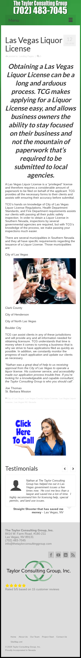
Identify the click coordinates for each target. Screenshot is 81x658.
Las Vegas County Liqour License (41, 398)
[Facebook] (51, 555)
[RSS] (73, 555)
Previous (65, 468)
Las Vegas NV (20, 402)
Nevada (32, 402)
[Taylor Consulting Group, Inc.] (40, 7)
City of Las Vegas (15, 398)
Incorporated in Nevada (24, 650)
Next (73, 468)
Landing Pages (26, 56)
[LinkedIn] (66, 555)
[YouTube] (58, 555)
